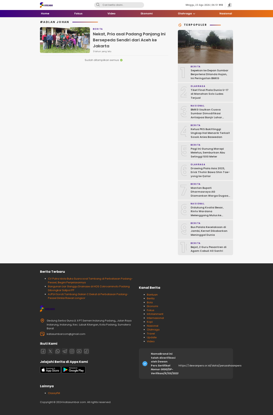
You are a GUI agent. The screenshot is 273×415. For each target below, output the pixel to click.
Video (151, 341)
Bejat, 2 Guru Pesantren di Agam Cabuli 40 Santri (208, 249)
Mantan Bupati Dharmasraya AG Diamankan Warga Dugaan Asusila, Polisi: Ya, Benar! (210, 194)
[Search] (98, 5)
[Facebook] (43, 351)
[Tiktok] (86, 351)
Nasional (152, 326)
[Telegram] (65, 351)
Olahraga (153, 329)
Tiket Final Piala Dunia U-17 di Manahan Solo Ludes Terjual (209, 94)
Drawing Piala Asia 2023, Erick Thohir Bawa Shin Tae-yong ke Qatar (210, 172)
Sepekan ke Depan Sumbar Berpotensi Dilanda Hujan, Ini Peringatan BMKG (209, 74)
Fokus (150, 310)
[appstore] (50, 372)
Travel (151, 333)
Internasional (155, 318)
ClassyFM (54, 393)
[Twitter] (50, 351)
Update (152, 337)
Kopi (150, 322)
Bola (150, 302)
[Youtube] (79, 351)
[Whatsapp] (57, 351)
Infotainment (155, 314)
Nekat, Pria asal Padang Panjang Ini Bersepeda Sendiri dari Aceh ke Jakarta (129, 40)
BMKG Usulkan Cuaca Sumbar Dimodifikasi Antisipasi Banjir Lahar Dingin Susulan (206, 115)
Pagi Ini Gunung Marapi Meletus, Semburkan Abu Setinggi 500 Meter (208, 152)
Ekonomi (152, 306)
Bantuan (152, 295)
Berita (150, 298)
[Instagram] (72, 351)
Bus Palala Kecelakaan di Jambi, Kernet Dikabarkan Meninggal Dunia (209, 231)
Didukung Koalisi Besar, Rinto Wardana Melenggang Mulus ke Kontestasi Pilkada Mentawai (207, 215)
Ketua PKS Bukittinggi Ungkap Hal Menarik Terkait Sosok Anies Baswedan (210, 133)
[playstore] (73, 372)
